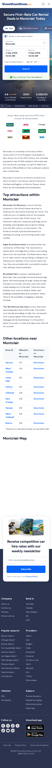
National (29, 668)
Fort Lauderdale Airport (11, 648)
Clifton (9, 387)
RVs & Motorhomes (30, 28)
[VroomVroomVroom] (16, 4)
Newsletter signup (34, 700)
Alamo (28, 636)
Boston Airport (7, 636)
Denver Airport (7, 644)
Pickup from (8, 12)
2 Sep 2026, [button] (12, 53)
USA (28, 620)
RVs (3, 696)
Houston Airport (8, 652)
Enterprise (30, 652)
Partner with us (7, 616)
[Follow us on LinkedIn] (13, 730)
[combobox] (22, 43)
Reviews (4, 612)
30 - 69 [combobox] (32, 62)
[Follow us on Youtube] (8, 730)
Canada (29, 608)
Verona (9, 362)
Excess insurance (33, 696)
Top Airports (6, 676)
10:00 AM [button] (10, 56)
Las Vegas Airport (9, 656)
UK (27, 616)
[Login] (43, 4)
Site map (7, 745)
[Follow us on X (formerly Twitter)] (17, 725)
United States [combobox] (13, 62)
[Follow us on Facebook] (3, 725)
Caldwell (10, 392)
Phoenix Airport (8, 664)
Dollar (28, 648)
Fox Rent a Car (32, 660)
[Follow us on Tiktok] (3, 730)
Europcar (30, 656)
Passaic (9, 408)
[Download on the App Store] (35, 727)
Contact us (6, 608)
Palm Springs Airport (10, 660)
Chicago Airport (8, 640)
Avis (28, 640)
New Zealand (31, 612)
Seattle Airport (7, 672)
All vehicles (6, 700)
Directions (39, 362)
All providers (31, 680)
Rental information (34, 704)
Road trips (30, 708)
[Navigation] (48, 4)
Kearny (9, 423)
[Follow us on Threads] (13, 725)
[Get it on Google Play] (35, 734)
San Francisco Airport (10, 668)
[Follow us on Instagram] (8, 725)
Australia (30, 604)
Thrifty (29, 676)
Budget (29, 644)
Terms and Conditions (39, 745)
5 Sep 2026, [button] (35, 53)
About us (5, 604)
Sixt (27, 672)
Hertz (28, 664)
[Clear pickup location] (44, 43)
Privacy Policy (31, 576)
